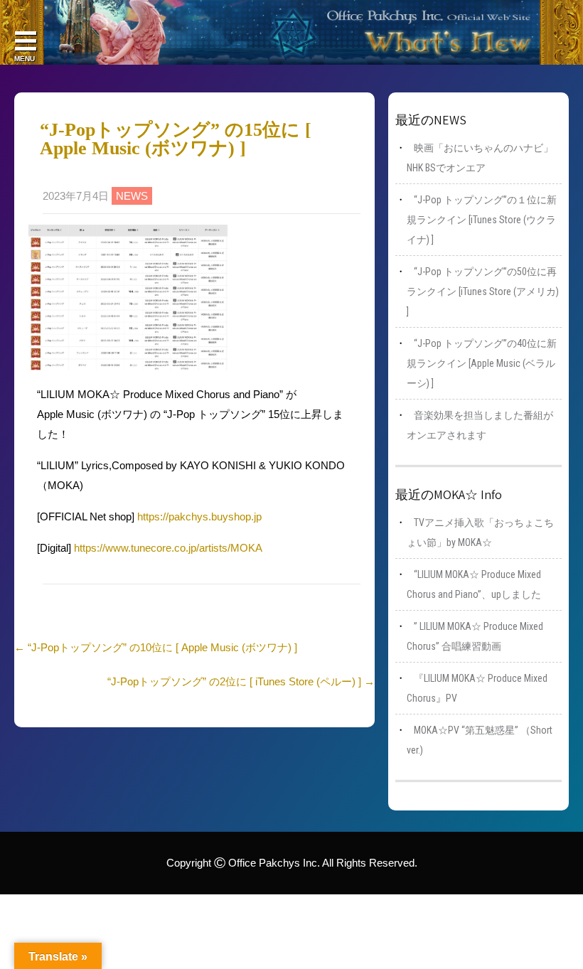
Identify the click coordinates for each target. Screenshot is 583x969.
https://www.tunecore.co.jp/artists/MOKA (168, 548)
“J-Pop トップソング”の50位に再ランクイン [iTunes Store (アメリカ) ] (483, 291)
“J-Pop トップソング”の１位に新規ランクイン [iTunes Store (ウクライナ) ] (482, 219)
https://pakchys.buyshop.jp (199, 516)
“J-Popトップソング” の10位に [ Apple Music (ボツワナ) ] (155, 647)
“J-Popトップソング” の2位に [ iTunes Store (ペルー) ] (241, 681)
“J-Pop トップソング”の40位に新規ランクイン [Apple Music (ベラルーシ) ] (482, 363)
